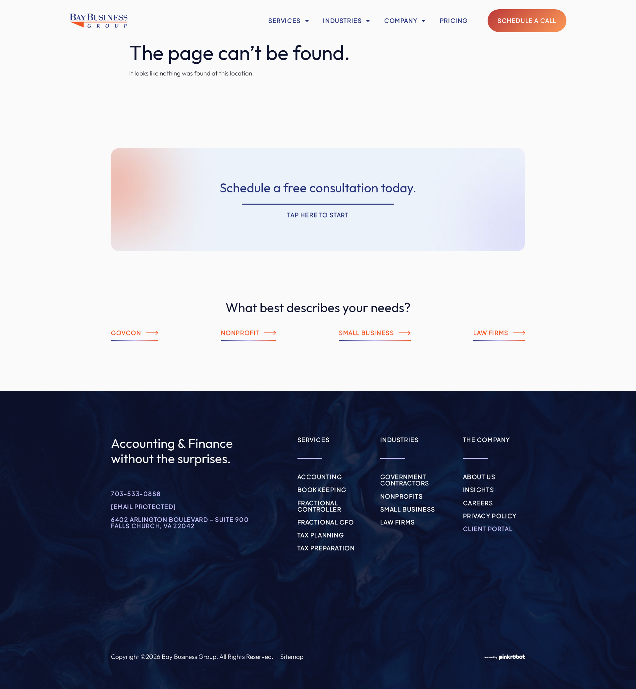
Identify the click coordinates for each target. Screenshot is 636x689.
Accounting (319, 476)
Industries (342, 20)
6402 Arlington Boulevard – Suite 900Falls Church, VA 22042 (180, 522)
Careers (478, 503)
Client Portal (488, 528)
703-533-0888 (136, 493)
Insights (478, 489)
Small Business (407, 509)
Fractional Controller (319, 506)
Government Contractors (405, 480)
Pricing (454, 20)
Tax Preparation (326, 548)
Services (284, 20)
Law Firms (397, 522)
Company (400, 20)
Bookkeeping (322, 489)
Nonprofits (401, 496)
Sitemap (291, 657)
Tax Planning (320, 535)
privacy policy (490, 515)
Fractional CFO (325, 522)
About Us (479, 476)
